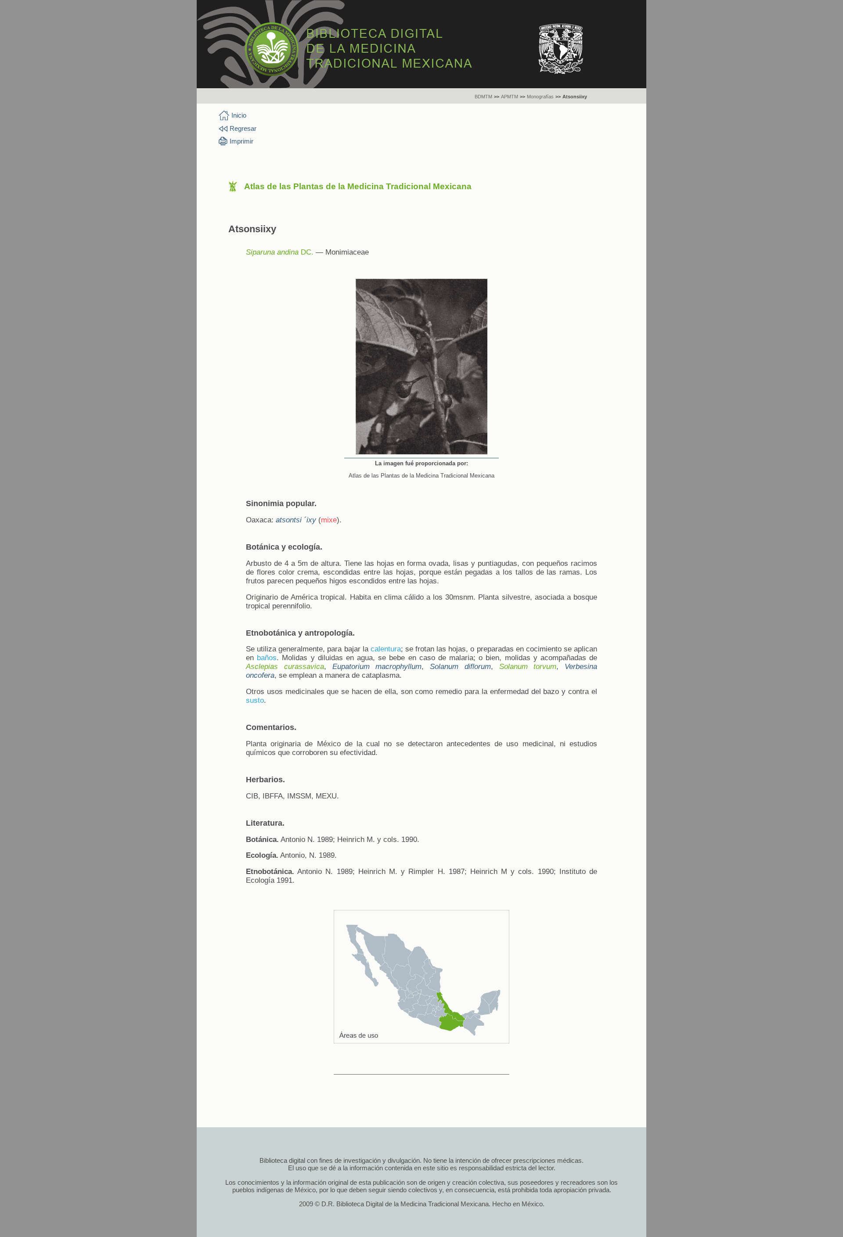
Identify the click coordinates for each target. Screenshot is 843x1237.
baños (267, 658)
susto (255, 700)
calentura (386, 649)
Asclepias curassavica (285, 666)
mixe (329, 520)
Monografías (540, 96)
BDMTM (483, 96)
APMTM (509, 96)
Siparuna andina (272, 252)
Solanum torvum (528, 666)
